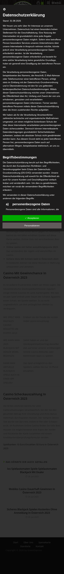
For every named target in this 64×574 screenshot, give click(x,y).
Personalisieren (32, 225)
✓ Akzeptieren (32, 218)
